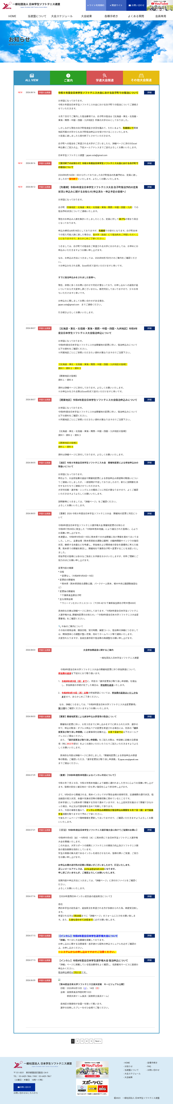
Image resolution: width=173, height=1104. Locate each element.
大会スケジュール (62, 16)
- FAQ (148, 1066)
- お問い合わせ (152, 1070)
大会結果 (86, 16)
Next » (98, 1041)
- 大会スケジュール (132, 1074)
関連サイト (117, 5)
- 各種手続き (151, 1063)
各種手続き (111, 16)
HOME (12, 16)
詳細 (149, 92)
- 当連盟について (131, 1070)
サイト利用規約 (96, 5)
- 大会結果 (128, 1077)
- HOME (126, 1063)
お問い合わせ (138, 5)
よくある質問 (136, 16)
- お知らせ (128, 1066)
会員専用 (160, 16)
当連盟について (37, 16)
